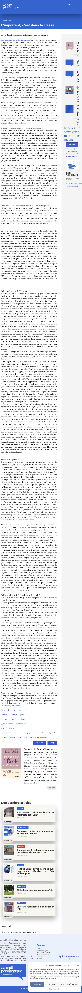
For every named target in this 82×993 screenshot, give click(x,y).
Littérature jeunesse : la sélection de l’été (35, 907)
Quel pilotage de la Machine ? (14, 724)
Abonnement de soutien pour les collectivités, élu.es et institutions (77, 111)
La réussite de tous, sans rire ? (14, 710)
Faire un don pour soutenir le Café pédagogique (77, 76)
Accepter (37, 984)
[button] (78, 965)
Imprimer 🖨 (39, 743)
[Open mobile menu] (61, 4)
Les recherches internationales (15, 40)
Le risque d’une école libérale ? (14, 719)
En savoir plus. (30, 783)
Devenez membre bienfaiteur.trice (77, 61)
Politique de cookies (54, 989)
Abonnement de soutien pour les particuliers (77, 90)
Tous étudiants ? (8, 728)
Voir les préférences (69, 984)
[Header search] (69, 4)
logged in (16, 932)
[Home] (11, 13)
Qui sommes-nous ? (69, 957)
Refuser (52, 984)
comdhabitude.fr (72, 186)
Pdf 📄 (52, 743)
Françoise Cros (46, 213)
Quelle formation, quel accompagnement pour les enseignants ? (29, 733)
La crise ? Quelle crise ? (11, 706)
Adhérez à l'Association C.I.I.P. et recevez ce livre (77, 48)
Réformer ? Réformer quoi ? (13, 715)
